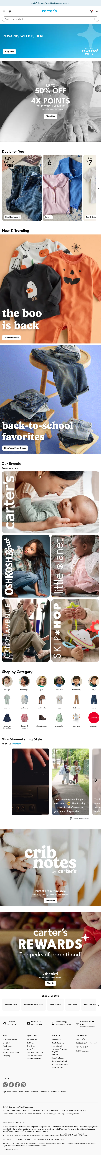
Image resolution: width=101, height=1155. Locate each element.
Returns (6, 1049)
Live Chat (6, 1043)
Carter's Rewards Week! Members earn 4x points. (50, 3)
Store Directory (57, 1067)
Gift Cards (31, 1043)
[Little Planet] (93, 1043)
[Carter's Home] (50, 11)
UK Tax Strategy (49, 1114)
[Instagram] (5, 1084)
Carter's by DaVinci (59, 1061)
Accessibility (8, 1114)
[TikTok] (11, 1084)
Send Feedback (31, 1092)
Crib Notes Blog (58, 1043)
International (57, 1046)
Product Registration (60, 1064)
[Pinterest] (23, 1084)
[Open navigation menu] (4, 11)
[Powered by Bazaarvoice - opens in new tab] (79, 818)
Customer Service (10, 1040)
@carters (16, 744)
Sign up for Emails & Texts (13, 1092)
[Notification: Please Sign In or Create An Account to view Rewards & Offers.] (91, 11)
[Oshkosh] (81, 1043)
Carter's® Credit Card (35, 1052)
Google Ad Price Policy (11, 1110)
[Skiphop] (82, 1047)
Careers (55, 1055)
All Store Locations (58, 1092)
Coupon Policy (20, 1114)
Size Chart (31, 1046)
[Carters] (80, 1039)
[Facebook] (17, 1084)
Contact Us (44, 1092)
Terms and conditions (31, 1110)
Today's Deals (32, 1049)
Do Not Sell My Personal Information (74, 1110)
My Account (32, 1040)
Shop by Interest (73, 1114)
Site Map (61, 1114)
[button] (98, 188)
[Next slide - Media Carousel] (96, 780)
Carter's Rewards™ (34, 1055)
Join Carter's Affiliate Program (60, 1050)
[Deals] (10, 11)
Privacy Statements (50, 1110)
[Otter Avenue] (82, 1051)
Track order (7, 1046)
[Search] (95, 19)
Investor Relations (34, 1059)
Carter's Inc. (56, 1040)
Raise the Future (58, 1058)
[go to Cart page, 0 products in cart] (97, 11)
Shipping (6, 1055)
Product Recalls (34, 1114)
